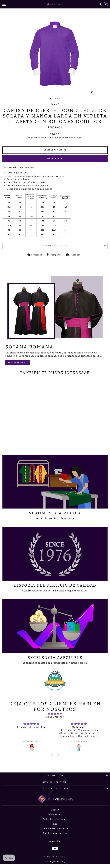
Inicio (54, 104)
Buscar (55, 810)
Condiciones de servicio (55, 828)
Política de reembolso (55, 833)
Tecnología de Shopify (55, 862)
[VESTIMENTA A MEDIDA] (55, 482)
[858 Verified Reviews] (55, 692)
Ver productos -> (18, 362)
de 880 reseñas (55, 717)
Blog (55, 824)
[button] (53, 755)
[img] (55, 713)
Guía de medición (54, 782)
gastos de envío (38, 138)
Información (54, 775)
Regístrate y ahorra (54, 789)
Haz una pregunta (55, 246)
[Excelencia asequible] (55, 626)
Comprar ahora (55, 159)
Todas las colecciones (55, 819)
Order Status (55, 814)
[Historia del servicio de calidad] (55, 554)
